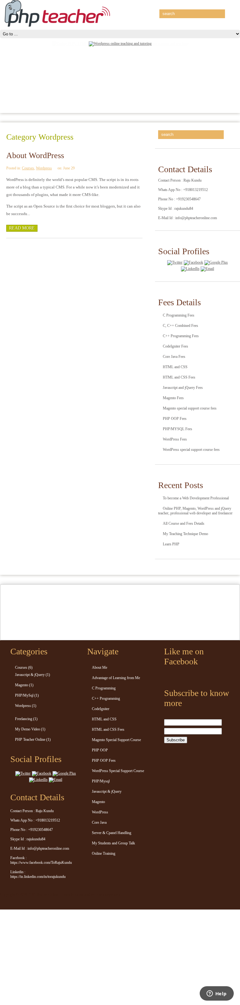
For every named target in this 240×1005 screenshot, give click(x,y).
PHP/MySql (24, 695)
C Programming (104, 688)
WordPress (100, 812)
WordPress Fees (175, 439)
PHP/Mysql (101, 781)
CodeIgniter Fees (175, 346)
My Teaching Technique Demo (185, 534)
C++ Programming (106, 698)
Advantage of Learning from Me (116, 678)
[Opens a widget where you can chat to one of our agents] (216, 994)
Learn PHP (171, 544)
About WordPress (35, 155)
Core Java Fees (174, 356)
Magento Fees (173, 398)
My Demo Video (27, 729)
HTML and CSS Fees (179, 377)
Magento (21, 685)
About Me (99, 667)
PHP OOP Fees (175, 418)
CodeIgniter (100, 709)
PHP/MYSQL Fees (177, 429)
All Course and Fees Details (183, 523)
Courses (28, 168)
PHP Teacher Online (30, 739)
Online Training (103, 853)
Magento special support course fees (190, 408)
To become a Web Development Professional (196, 498)
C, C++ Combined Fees (180, 325)
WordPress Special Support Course (118, 771)
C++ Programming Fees (181, 336)
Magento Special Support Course (116, 740)
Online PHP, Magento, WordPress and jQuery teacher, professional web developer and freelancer (195, 510)
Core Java (99, 822)
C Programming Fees (178, 315)
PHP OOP (100, 750)
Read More (22, 228)
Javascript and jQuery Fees (183, 387)
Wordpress (44, 168)
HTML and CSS (175, 367)
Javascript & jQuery (30, 675)
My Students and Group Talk (113, 843)
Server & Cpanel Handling (111, 833)
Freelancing (23, 719)
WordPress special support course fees (191, 449)
